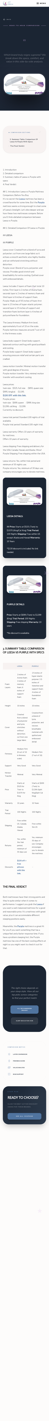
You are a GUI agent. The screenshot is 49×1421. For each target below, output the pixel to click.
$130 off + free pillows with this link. (21, 867)
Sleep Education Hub (24, 1021)
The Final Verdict (17, 146)
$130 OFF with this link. (14, 395)
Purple (41, 202)
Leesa (22, 199)
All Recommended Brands (24, 1009)
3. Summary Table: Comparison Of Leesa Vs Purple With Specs (24, 140)
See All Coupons (24, 1116)
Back (7, 19)
